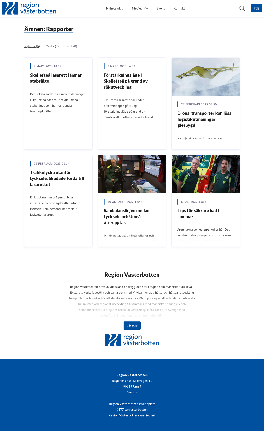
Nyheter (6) (32, 46)
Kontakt (179, 8)
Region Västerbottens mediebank (132, 415)
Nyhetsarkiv (114, 8)
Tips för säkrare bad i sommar (198, 213)
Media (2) (52, 46)
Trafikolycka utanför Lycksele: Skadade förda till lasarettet (57, 178)
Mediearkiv (140, 8)
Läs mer (132, 326)
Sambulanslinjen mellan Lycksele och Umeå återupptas (126, 216)
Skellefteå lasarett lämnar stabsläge (56, 78)
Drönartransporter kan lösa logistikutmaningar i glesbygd (204, 119)
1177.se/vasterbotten (132, 409)
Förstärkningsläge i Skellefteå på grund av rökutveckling (126, 81)
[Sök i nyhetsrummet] (242, 8)
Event (160, 8)
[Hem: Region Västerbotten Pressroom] (29, 8)
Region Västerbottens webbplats (132, 404)
